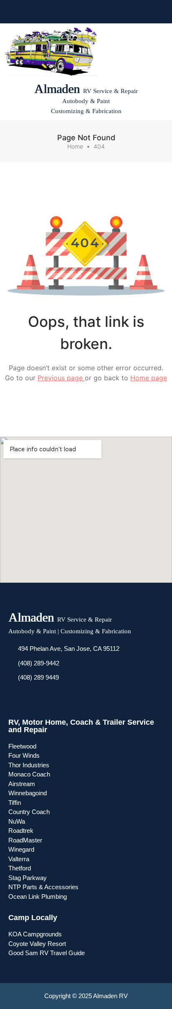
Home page (148, 378)
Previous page (61, 378)
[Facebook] (63, 11)
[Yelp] (93, 11)
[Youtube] (78, 11)
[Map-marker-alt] (108, 11)
